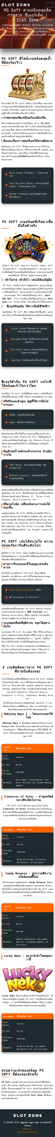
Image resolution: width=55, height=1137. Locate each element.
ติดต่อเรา (27, 1129)
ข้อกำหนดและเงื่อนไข (27, 1132)
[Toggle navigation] (49, 4)
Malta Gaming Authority (22, 590)
